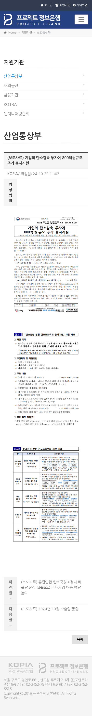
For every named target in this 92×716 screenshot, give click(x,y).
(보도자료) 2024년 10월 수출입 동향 (50, 609)
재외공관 (11, 85)
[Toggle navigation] (81, 19)
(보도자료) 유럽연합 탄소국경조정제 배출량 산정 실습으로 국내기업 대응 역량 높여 (51, 587)
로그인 (48, 5)
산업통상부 (13, 76)
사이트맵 (82, 5)
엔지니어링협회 (16, 114)
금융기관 (11, 95)
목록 (80, 639)
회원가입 (64, 5)
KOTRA (10, 104)
